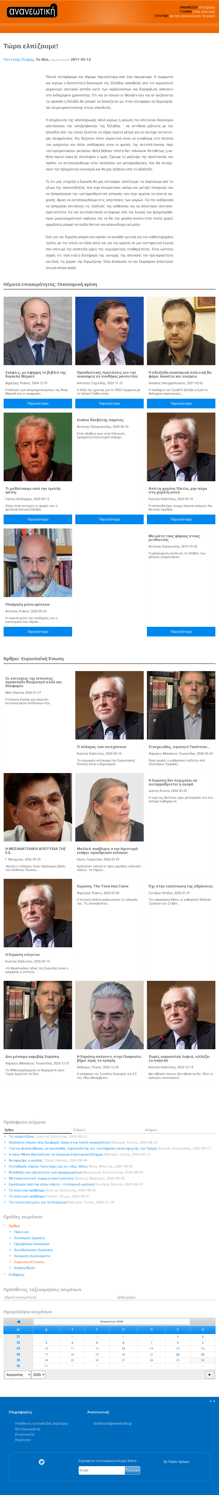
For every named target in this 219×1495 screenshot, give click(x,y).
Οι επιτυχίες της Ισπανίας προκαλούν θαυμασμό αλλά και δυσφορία (33, 682)
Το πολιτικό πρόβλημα (52, 1190)
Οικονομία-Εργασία (29, 1238)
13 (123, 1348)
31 (18, 1337)
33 (18, 1348)
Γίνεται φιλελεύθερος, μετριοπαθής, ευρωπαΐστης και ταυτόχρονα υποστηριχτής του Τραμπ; (110, 1148)
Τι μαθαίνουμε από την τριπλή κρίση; (32, 490)
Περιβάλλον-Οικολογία (32, 1244)
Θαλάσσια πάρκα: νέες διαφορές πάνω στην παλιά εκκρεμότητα (83, 1142)
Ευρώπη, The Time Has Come (103, 886)
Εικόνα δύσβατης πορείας (100, 420)
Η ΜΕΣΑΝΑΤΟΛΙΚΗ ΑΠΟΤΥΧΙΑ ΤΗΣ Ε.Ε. (35, 851)
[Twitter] (42, 1462)
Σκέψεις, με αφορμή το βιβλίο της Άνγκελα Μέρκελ (35, 374)
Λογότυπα (23, 1440)
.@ (112, 1423)
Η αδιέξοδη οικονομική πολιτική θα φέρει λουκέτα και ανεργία (180, 374)
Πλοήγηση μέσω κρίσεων (27, 604)
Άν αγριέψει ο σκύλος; (48, 1160)
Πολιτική (21, 1232)
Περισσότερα (37, 403)
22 (177, 1354)
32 (18, 1342)
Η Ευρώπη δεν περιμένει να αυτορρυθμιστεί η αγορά (173, 782)
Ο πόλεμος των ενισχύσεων (101, 747)
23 (202, 1354)
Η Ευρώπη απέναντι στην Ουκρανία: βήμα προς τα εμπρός (109, 1058)
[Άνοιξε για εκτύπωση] (204, 69)
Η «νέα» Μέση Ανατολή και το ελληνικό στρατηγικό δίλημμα (79, 1154)
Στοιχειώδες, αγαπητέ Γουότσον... (179, 747)
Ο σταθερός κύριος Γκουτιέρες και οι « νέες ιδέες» (71, 1166)
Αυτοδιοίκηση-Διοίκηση (33, 1250)
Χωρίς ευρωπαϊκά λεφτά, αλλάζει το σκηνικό (179, 1058)
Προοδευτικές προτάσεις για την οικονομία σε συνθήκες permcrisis (107, 374)
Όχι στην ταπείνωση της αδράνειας (181, 886)
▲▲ (212, 1401)
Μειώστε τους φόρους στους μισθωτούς (174, 538)
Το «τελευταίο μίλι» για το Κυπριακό (61, 1202)
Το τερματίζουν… (48, 1136)
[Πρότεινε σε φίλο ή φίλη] (212, 69)
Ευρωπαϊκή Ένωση (29, 1262)
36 (18, 1366)
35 (18, 1360)
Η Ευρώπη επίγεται (22, 954)
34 (18, 1354)
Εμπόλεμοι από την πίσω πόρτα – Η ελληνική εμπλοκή (76, 1184)
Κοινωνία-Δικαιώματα (32, 1256)
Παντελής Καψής (18, 59)
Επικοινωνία (24, 1434)
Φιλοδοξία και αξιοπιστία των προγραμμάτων (76, 1172)
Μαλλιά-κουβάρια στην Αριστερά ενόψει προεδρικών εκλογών (107, 851)
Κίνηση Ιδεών (24, 1268)
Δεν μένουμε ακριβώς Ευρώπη (32, 1056)
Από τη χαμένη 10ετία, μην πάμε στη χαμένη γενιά (178, 490)
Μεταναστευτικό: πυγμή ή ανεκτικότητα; (67, 1178)
